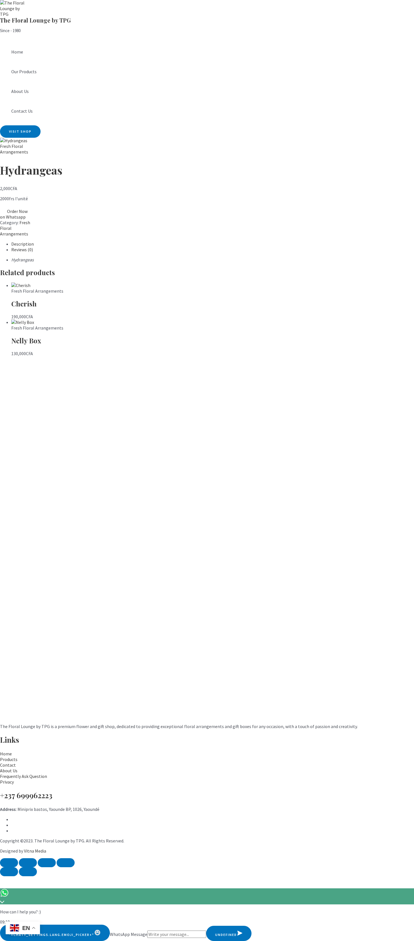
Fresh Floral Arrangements (14, 149)
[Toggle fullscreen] (28, 862)
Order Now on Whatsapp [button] (14, 214)
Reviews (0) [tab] (22, 249)
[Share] (47, 862)
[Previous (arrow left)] (9, 871)
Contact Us (22, 111)
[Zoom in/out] (9, 862)
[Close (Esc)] (66, 862)
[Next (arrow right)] (28, 871)
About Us (20, 91)
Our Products (24, 71)
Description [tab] (22, 244)
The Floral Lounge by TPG (35, 20)
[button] (20, 131)
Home (17, 52)
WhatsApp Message (128, 934)
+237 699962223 (26, 795)
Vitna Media (35, 851)
